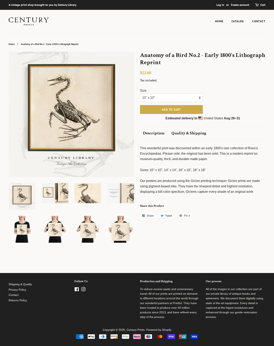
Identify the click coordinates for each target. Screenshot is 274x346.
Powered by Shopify (159, 329)
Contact (258, 21)
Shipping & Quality (20, 284)
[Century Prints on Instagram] (83, 290)
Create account (240, 5)
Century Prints (136, 329)
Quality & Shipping (189, 133)
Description (153, 133)
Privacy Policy (17, 289)
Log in (220, 5)
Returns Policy (18, 300)
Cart (262, 5)
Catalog (237, 21)
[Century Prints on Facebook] (76, 290)
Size (143, 90)
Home (219, 21)
